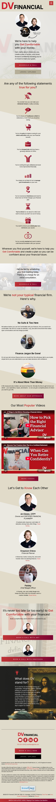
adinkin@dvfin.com (23, 782)
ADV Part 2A (8, 764)
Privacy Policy (14, 764)
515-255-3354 (21, 744)
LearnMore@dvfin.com (32, 744)
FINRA (28, 767)
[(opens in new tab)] (28, 788)
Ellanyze (37, 796)
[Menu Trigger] (51, 3)
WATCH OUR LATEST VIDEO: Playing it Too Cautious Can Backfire (28, 800)
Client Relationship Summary (32, 768)
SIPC (31, 767)
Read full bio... (33, 595)
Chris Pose (45, 794)
